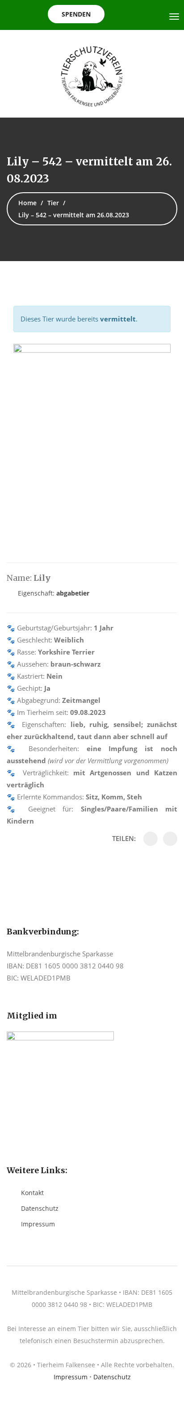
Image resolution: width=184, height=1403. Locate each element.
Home (27, 203)
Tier (53, 203)
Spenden (76, 14)
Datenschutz (40, 1208)
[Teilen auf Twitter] (170, 839)
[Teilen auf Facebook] (150, 839)
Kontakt (32, 1192)
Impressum (38, 1224)
